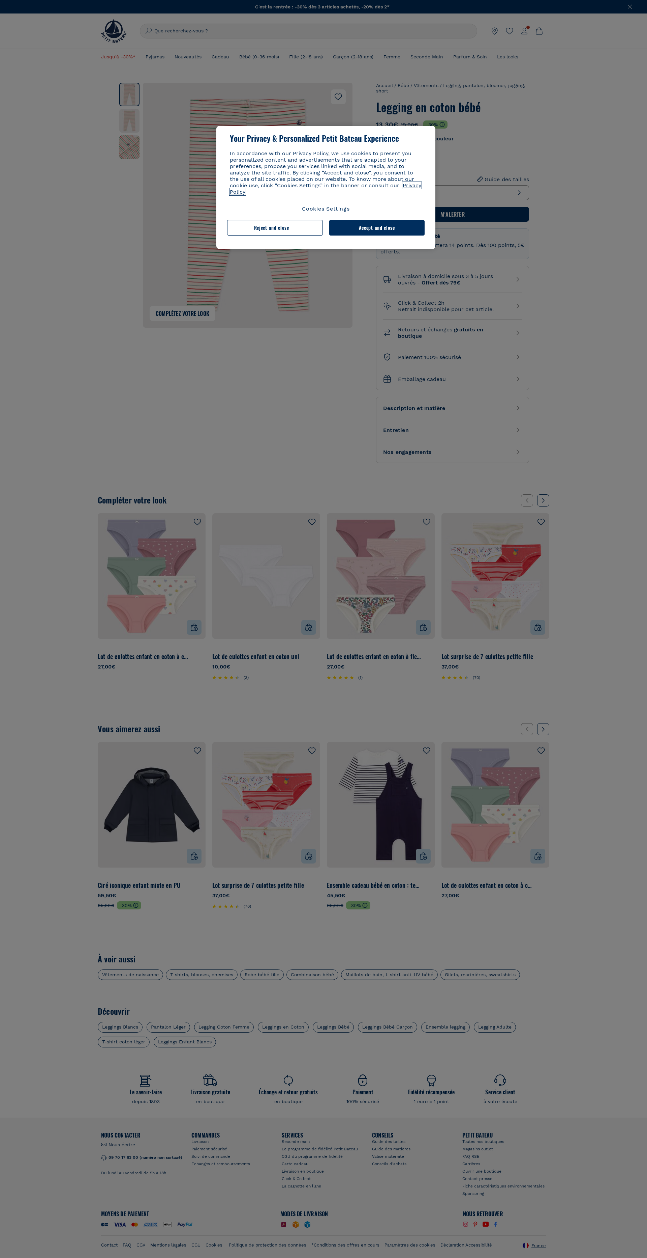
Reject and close (271, 227)
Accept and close (377, 227)
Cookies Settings (326, 209)
